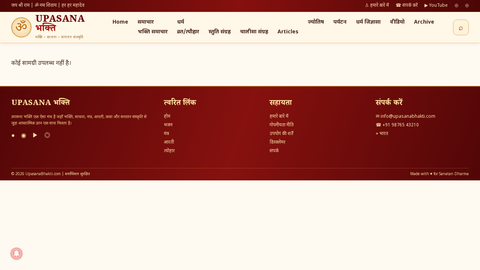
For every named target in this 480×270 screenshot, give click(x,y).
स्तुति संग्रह (219, 32)
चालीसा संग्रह (254, 32)
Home (120, 22)
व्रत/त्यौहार (188, 32)
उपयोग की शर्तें (281, 134)
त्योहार (169, 151)
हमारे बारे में (279, 117)
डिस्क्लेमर (277, 143)
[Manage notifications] (16, 254)
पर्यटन (339, 22)
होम (167, 117)
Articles (288, 32)
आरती (169, 143)
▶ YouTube (436, 6)
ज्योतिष (316, 22)
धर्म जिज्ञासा (368, 22)
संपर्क (274, 151)
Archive (424, 22)
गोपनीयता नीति (282, 125)
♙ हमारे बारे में (377, 6)
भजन (168, 125)
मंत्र (166, 134)
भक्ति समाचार (153, 32)
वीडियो (397, 22)
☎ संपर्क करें (407, 6)
